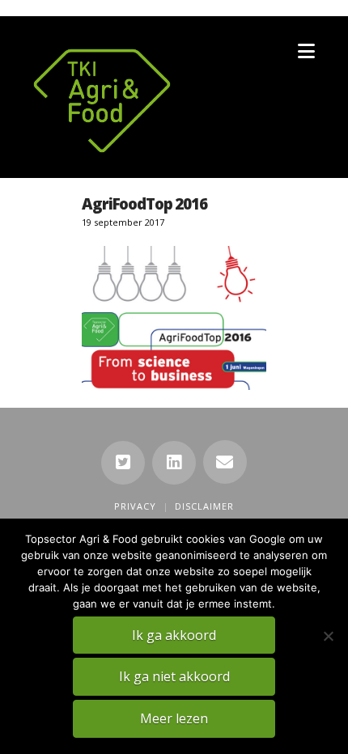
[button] (306, 51)
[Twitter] (123, 463)
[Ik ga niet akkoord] (328, 636)
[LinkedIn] (174, 463)
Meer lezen (174, 718)
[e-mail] (225, 462)
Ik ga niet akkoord (174, 676)
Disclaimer (204, 506)
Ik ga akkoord (174, 635)
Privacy (135, 506)
